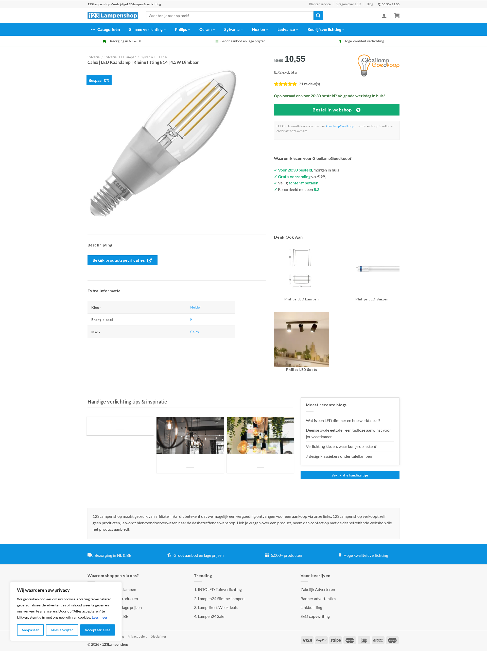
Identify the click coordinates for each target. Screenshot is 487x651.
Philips (181, 29)
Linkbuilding (311, 607)
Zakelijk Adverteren (318, 589)
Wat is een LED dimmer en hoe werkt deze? (343, 420)
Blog (370, 4)
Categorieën (108, 29)
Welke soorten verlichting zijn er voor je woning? (260, 461)
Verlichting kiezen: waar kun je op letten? (341, 446)
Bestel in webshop (332, 109)
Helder (195, 307)
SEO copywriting (315, 616)
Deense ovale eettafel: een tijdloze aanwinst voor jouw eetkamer (348, 433)
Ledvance (286, 29)
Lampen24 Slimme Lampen (221, 598)
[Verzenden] (318, 15)
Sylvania (231, 29)
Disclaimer (158, 636)
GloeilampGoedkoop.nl (341, 126)
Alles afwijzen (62, 630)
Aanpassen (31, 630)
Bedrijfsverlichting (324, 29)
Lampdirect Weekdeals (218, 607)
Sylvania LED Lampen (120, 57)
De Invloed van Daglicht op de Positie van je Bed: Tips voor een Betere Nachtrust (120, 423)
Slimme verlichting (146, 29)
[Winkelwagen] (396, 15)
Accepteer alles (97, 630)
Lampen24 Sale (211, 616)
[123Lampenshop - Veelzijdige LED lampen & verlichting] (113, 16)
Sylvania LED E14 (154, 57)
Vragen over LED (348, 4)
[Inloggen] (384, 15)
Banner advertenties (318, 598)
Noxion (258, 29)
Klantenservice (320, 4)
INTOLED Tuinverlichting (220, 589)
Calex (194, 332)
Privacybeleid (138, 636)
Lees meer (100, 617)
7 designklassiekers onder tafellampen (339, 456)
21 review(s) (309, 83)
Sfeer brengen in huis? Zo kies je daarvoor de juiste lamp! (190, 461)
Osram (205, 29)
